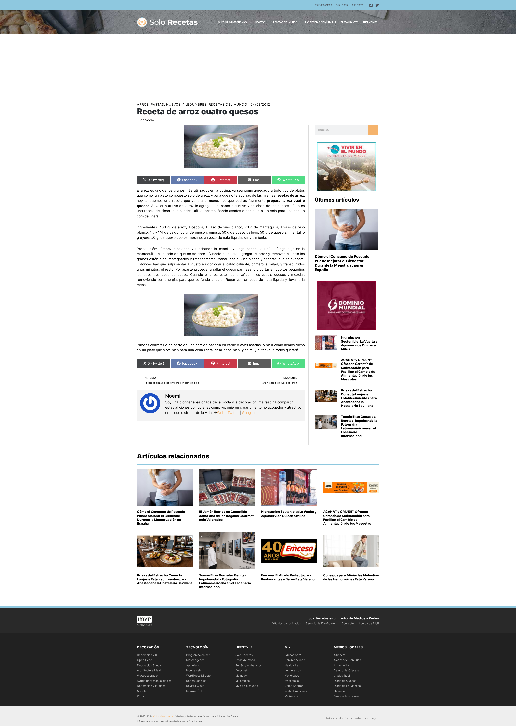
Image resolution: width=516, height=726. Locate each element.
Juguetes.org (293, 670)
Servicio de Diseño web (321, 623)
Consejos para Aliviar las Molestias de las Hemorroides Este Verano (351, 577)
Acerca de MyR (369, 623)
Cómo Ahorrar (294, 685)
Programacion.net (198, 655)
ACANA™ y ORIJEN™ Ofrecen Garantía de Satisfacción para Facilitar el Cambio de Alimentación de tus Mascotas (358, 369)
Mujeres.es (242, 680)
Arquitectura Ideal (149, 670)
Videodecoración (148, 675)
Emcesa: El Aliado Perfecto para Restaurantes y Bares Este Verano (288, 577)
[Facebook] (371, 5)
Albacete (339, 655)
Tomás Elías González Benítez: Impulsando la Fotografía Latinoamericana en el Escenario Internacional (359, 426)
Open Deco (144, 660)
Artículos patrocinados (286, 623)
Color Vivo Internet (163, 716)
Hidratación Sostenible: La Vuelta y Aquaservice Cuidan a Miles (359, 343)
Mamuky (241, 675)
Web (220, 413)
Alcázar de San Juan (347, 660)
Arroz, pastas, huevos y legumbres (172, 104)
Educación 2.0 (294, 655)
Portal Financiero (296, 691)
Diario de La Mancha (347, 685)
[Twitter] (377, 5)
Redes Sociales (196, 680)
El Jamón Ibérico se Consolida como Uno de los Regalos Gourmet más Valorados (226, 515)
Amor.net (241, 670)
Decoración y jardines (151, 685)
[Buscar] (373, 130)
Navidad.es (292, 665)
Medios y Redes (366, 618)
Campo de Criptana (347, 670)
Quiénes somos (323, 5)
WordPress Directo (198, 675)
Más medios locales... (348, 696)
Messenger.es (195, 660)
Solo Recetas (244, 655)
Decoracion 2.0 (147, 655)
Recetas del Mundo (228, 104)
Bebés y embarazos (248, 665)
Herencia (339, 691)
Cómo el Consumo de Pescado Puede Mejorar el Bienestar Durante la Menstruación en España (342, 263)
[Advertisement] (258, 64)
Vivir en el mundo (246, 685)
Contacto (357, 5)
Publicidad (342, 5)
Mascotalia (292, 680)
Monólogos (292, 675)
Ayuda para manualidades (154, 680)
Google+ (248, 413)
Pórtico (141, 696)
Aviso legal (371, 718)
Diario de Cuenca (345, 680)
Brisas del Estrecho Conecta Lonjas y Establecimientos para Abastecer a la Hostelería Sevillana (359, 398)
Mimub (141, 691)
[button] (249, 22)
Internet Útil (194, 691)
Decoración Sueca (149, 665)
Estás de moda (245, 660)
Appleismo (193, 665)
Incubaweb (193, 670)
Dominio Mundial (295, 660)
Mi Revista (291, 696)
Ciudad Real (342, 675)
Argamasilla (341, 665)
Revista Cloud (195, 685)
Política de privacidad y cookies (343, 718)
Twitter (233, 413)
